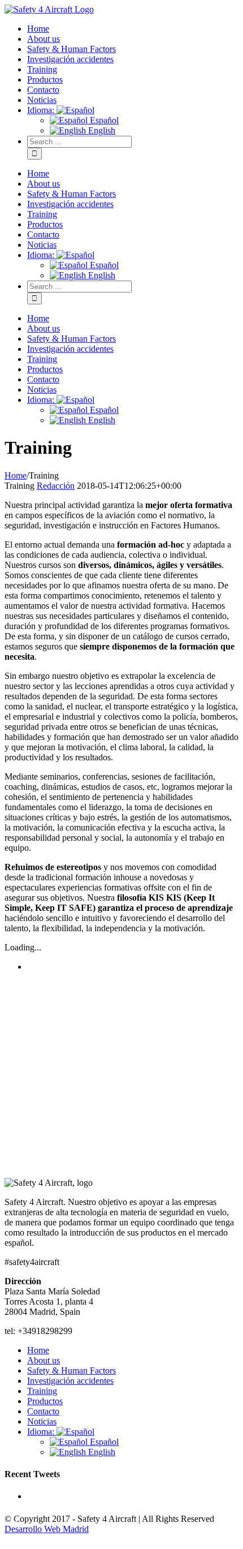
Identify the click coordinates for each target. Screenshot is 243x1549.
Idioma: (42, 1431)
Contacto (43, 1411)
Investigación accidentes (70, 1381)
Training (42, 1391)
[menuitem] (132, 29)
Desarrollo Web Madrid (47, 1529)
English (100, 1452)
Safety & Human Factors (71, 1370)
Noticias (42, 1421)
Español (103, 1442)
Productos (45, 1401)
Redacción (56, 485)
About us (43, 1360)
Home (38, 1350)
